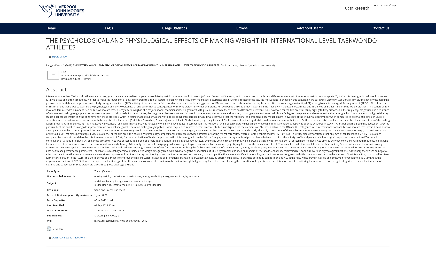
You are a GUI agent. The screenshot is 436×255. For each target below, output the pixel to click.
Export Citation (59, 56)
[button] (49, 229)
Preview (87, 79)
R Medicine (100, 184)
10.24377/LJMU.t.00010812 (109, 210)
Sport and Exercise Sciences (109, 190)
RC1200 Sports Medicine (148, 184)
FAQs (109, 28)
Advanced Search (310, 28)
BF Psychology (143, 181)
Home (51, 28)
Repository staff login (385, 5)
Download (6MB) (70, 79)
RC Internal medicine (120, 184)
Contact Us (381, 28)
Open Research (357, 8)
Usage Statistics (174, 28)
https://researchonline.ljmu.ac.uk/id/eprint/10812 (120, 220)
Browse (242, 28)
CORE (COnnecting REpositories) (69, 237)
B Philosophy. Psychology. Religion (113, 181)
